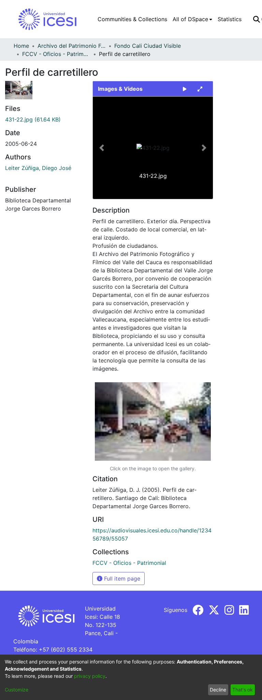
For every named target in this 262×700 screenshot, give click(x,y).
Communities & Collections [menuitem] (132, 19)
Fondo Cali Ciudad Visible (147, 45)
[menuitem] (192, 19)
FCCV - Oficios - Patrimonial (56, 54)
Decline (218, 689)
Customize (16, 689)
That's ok (242, 689)
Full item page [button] (121, 578)
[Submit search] (256, 19)
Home (21, 45)
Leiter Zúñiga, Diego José (38, 168)
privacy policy (89, 676)
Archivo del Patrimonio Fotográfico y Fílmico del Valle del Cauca (72, 45)
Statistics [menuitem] (230, 19)
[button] (102, 148)
